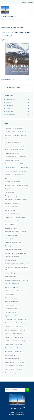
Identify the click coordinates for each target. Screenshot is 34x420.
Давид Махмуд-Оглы (12, 167)
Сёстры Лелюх (9, 294)
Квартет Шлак (22, 319)
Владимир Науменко (12, 214)
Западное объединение (12, 280)
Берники (8, 203)
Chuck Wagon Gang (11, 330)
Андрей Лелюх (10, 189)
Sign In (24, 2)
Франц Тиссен (9, 348)
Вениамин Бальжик (11, 235)
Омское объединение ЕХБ (13, 142)
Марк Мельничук (10, 224)
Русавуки (16, 135)
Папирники (8, 337)
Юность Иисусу (21, 323)
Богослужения (10, 114)
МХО (13, 132)
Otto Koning (20, 362)
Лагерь (24, 231)
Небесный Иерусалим (12, 358)
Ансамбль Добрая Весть (13, 242)
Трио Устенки (9, 323)
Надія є (7, 132)
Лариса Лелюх (9, 366)
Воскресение (9, 344)
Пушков (23, 135)
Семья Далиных (21, 253)
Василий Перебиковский (13, 182)
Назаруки (24, 341)
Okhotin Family (17, 203)
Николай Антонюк (11, 146)
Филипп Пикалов (10, 276)
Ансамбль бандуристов (12, 153)
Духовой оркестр (10, 164)
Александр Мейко (22, 189)
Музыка (8, 102)
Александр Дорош (21, 199)
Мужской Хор (9, 253)
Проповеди (9, 105)
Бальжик (8, 139)
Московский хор (10, 210)
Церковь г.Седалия (11, 260)
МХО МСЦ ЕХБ (21, 132)
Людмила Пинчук (10, 312)
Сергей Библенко (20, 217)
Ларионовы (9, 326)
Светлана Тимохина (11, 298)
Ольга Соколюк (18, 128)
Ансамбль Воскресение (12, 231)
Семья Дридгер (10, 355)
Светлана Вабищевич (12, 341)
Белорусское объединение (13, 249)
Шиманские (20, 366)
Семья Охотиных (22, 185)
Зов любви (8, 351)
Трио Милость (17, 333)
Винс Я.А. (8, 333)
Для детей (22, 171)
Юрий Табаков (9, 362)
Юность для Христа (11, 301)
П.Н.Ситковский (10, 291)
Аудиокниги (9, 111)
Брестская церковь (11, 308)
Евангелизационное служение (15, 149)
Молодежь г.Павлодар (12, 256)
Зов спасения (23, 157)
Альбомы (8, 128)
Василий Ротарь (22, 221)
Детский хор (9, 217)
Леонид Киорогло (11, 157)
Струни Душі (18, 351)
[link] (17, 394)
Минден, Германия (11, 287)
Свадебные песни (11, 228)
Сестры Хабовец (10, 373)
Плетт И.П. (23, 330)
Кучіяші (21, 146)
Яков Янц (8, 174)
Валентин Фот (9, 178)
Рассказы (9, 108)
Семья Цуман (9, 239)
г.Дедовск (19, 348)
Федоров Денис (10, 185)
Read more (29, 80)
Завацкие (18, 326)
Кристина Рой (19, 337)
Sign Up (30, 2)
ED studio (18, 344)
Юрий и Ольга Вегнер (12, 316)
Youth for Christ (10, 305)
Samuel (5, 40)
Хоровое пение (10, 221)
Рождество (24, 167)
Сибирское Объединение (13, 196)
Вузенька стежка (10, 319)
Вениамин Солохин (11, 207)
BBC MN (7, 283)
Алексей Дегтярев (11, 273)
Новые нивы (21, 291)
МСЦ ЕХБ (8, 135)
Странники (15, 283)
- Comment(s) (15, 80)
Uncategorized (10, 99)
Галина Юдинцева (11, 171)
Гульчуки (25, 280)
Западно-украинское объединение (16, 264)
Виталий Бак (9, 199)
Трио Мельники (10, 369)
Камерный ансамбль (12, 160)
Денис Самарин (10, 192)
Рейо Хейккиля (18, 174)
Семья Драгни (9, 246)
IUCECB (20, 164)
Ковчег (19, 369)
